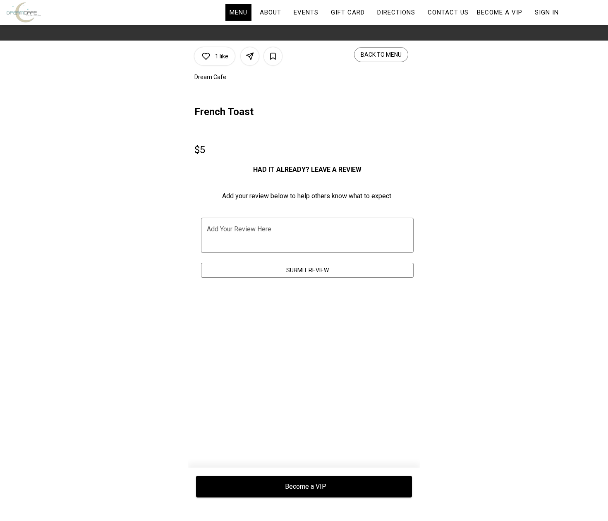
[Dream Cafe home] (44, 12)
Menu (238, 12)
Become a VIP (499, 12)
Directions (396, 12)
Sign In (547, 12)
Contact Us (448, 12)
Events (306, 12)
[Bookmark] (273, 56)
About (270, 12)
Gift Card (348, 12)
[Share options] (250, 56)
